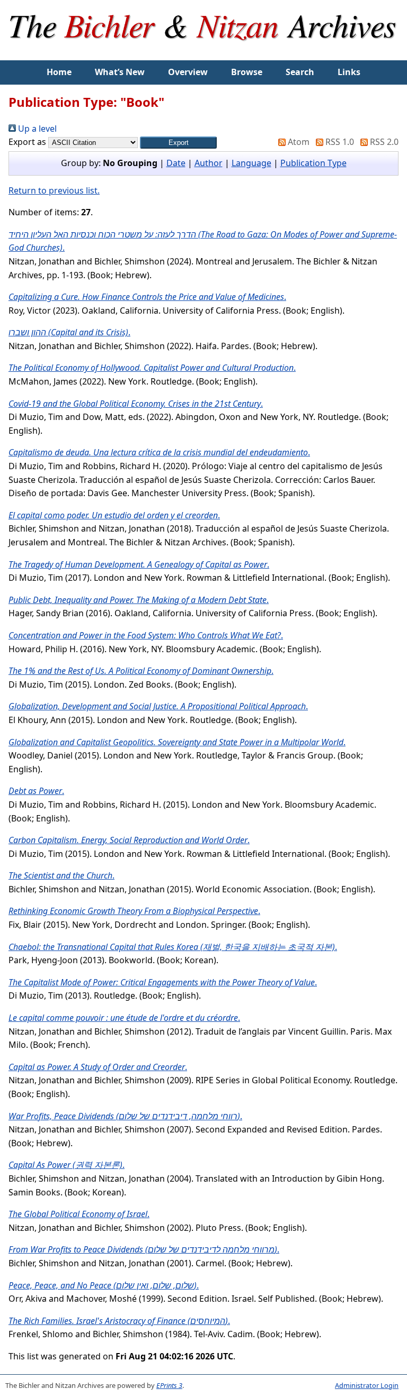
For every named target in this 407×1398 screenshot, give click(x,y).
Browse (246, 72)
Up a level (36, 128)
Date (175, 163)
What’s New (120, 72)
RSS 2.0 (383, 142)
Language (251, 163)
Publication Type (313, 163)
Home (59, 72)
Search (300, 72)
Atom (297, 142)
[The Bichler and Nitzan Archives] (203, 53)
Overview (188, 72)
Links (349, 72)
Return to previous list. (54, 190)
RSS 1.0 (338, 142)
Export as (27, 142)
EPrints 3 (169, 1385)
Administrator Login (367, 1385)
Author (208, 163)
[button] (178, 142)
